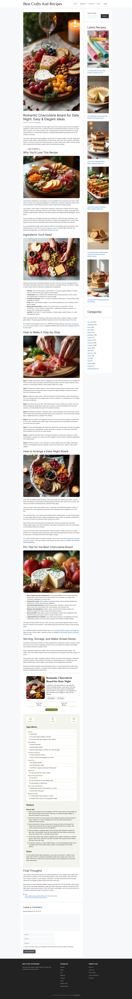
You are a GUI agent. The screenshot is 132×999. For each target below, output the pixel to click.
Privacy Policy (92, 972)
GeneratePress (76, 995)
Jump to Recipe (33, 149)
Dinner (99, 3)
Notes (74, 721)
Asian (89, 327)
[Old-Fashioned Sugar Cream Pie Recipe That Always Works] (98, 95)
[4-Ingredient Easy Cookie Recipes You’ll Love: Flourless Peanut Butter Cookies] (98, 231)
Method (53, 721)
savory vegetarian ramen (49, 228)
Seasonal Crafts (64, 986)
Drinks (89, 355)
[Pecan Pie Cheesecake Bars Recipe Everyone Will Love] (98, 140)
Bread (89, 332)
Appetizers (83, 3)
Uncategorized (91, 368)
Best (26, 894)
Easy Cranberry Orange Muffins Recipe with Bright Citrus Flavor (41, 896)
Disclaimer (91, 978)
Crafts (61, 970)
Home (75, 3)
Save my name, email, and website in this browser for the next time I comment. (49, 947)
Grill (88, 361)
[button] (74, 732)
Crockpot (90, 343)
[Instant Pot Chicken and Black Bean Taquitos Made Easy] (98, 186)
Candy (89, 337)
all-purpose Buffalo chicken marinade (64, 630)
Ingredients (30, 721)
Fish (88, 358)
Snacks (89, 366)
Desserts (91, 3)
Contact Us (91, 970)
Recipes (62, 967)
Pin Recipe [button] (61, 698)
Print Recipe (51, 698)
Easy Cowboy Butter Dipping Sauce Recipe (36, 897)
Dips (88, 350)
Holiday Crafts (63, 983)
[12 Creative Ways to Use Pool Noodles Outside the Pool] (98, 49)
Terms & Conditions (93, 975)
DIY (61, 972)
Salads (105, 3)
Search (105, 16)
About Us (91, 967)
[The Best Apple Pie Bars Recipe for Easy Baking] (98, 279)
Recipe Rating (27, 911)
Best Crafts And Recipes (42, 4)
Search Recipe (91, 13)
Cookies (89, 340)
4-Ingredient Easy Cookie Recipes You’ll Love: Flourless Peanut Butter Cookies (97, 254)
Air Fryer (90, 322)
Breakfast (90, 335)
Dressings (90, 353)
